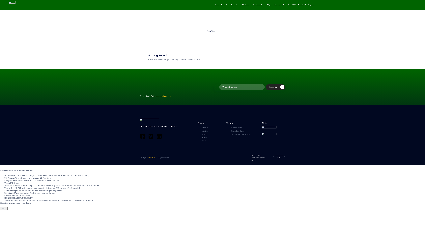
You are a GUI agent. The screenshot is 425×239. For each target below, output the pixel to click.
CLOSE (4, 208)
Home (209, 31)
